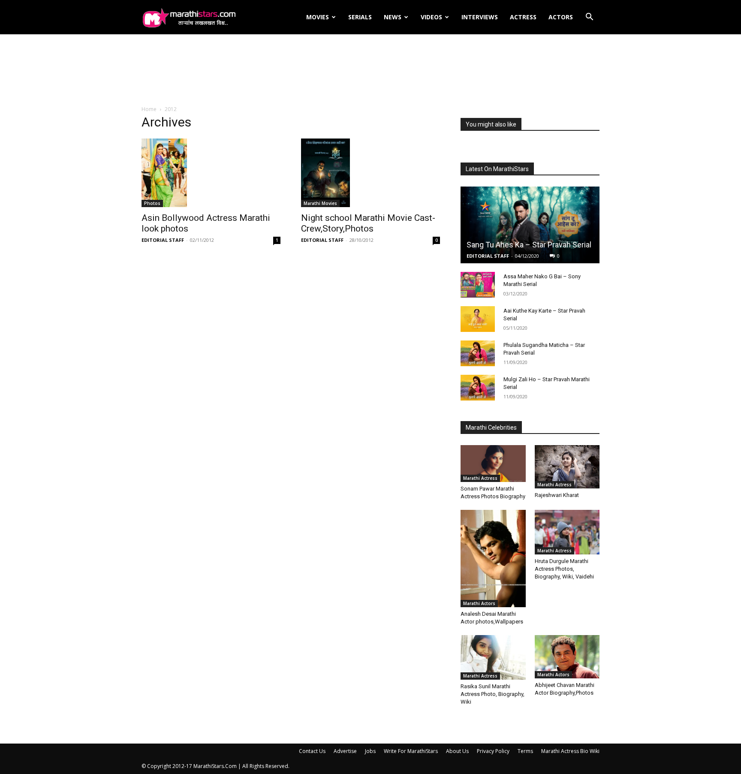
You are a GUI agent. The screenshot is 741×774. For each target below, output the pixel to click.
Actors (560, 17)
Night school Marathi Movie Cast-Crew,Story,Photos (368, 223)
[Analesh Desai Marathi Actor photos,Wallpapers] (493, 558)
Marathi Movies (320, 203)
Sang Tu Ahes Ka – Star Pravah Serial (529, 244)
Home (149, 109)
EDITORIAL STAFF (163, 240)
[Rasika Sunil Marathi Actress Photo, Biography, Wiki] (493, 657)
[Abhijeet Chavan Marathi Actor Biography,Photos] (567, 656)
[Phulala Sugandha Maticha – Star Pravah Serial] (478, 353)
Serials (360, 17)
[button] (589, 18)
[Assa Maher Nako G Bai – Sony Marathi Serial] (478, 285)
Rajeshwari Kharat (557, 495)
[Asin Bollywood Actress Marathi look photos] (211, 173)
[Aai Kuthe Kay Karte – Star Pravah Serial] (478, 319)
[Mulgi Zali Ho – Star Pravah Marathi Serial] (478, 388)
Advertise (345, 751)
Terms (525, 751)
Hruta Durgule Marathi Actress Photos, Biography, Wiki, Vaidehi (564, 569)
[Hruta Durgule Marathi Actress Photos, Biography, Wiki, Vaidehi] (567, 532)
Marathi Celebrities (491, 427)
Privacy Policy (493, 751)
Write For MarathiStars (411, 751)
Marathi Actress (480, 478)
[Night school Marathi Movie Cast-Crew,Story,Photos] (370, 173)
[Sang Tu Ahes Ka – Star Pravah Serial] (530, 225)
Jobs (370, 751)
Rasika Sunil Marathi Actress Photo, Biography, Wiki (492, 694)
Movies (317, 17)
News (392, 17)
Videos (431, 17)
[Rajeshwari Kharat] (567, 466)
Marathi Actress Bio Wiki (570, 751)
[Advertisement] (370, 70)
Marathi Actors (479, 603)
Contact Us (312, 751)
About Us (457, 751)
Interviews (479, 17)
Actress (523, 17)
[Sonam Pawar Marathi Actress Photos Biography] (493, 463)
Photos (152, 203)
